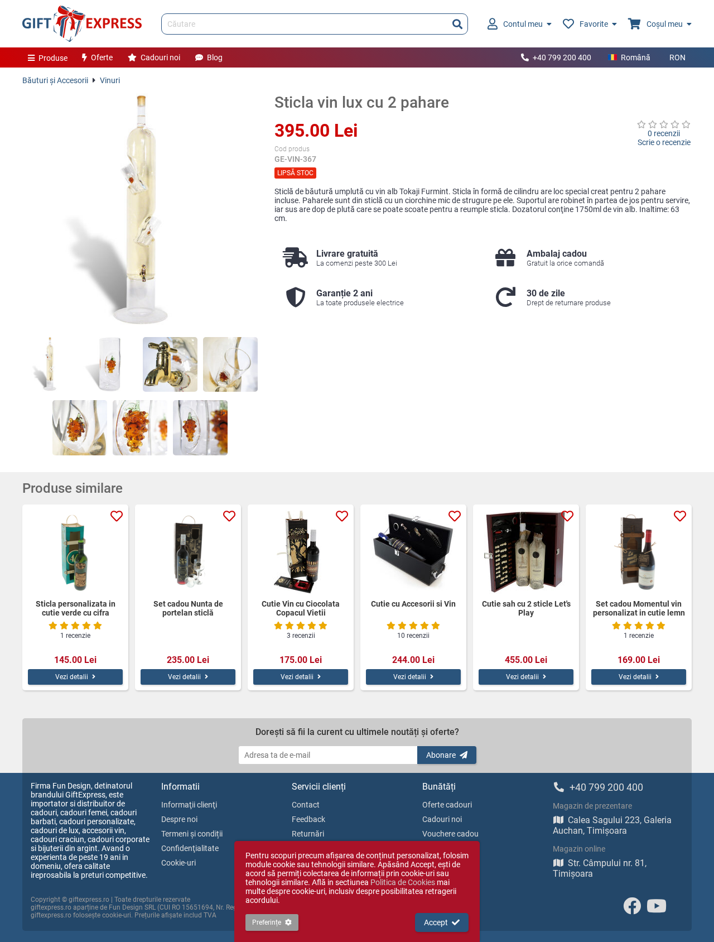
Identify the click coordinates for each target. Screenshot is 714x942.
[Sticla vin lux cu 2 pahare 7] (200, 427)
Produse (52, 58)
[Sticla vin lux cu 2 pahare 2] (110, 364)
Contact (306, 804)
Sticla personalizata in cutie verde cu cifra (75, 608)
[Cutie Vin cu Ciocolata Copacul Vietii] (300, 552)
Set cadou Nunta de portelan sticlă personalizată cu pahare (188, 608)
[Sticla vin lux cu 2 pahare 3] (170, 364)
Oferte (102, 57)
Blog (215, 57)
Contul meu (523, 24)
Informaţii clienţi (189, 804)
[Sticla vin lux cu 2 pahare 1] (49, 364)
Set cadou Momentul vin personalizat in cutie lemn (639, 608)
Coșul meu (665, 24)
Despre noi (179, 819)
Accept (436, 922)
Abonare (441, 755)
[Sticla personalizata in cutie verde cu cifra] (75, 552)
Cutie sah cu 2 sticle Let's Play (526, 608)
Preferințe (266, 922)
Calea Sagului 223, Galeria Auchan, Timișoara (612, 825)
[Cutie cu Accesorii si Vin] (413, 552)
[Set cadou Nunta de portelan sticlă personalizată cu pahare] (188, 552)
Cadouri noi (160, 57)
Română (635, 57)
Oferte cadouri (447, 804)
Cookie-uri (178, 862)
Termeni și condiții (192, 833)
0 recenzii (664, 133)
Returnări (308, 833)
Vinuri (110, 80)
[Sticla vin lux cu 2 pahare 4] (230, 364)
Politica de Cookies (402, 882)
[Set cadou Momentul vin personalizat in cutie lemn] (638, 552)
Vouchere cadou (450, 833)
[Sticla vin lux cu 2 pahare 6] (140, 427)
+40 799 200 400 (562, 57)
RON (677, 57)
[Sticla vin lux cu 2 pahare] (140, 211)
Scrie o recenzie (664, 142)
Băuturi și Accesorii (55, 80)
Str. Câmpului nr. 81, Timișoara (600, 868)
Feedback (308, 819)
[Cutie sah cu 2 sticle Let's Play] (526, 552)
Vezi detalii (71, 677)
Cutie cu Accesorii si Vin (413, 603)
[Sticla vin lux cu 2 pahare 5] (79, 427)
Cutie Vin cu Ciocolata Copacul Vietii (301, 608)
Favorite (594, 24)
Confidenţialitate (190, 848)
